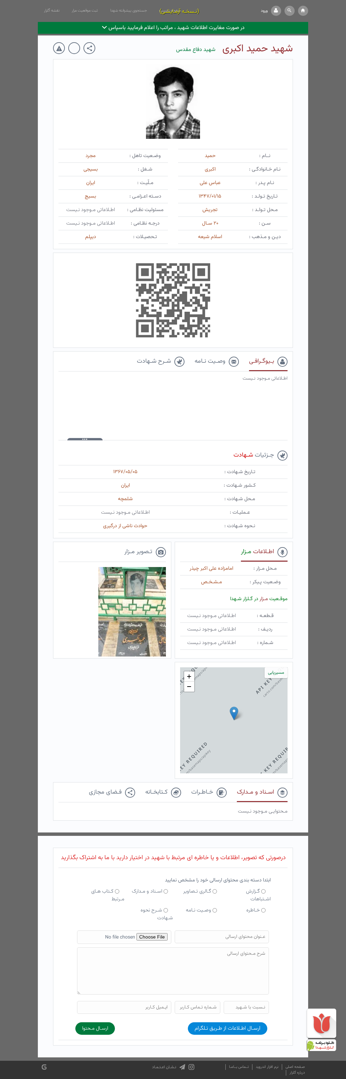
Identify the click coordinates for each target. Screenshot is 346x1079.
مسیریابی (276, 672)
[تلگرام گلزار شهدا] (182, 1067)
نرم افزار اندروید (267, 1067)
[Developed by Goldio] (44, 1067)
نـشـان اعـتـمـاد (164, 1067)
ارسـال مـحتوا (95, 1028)
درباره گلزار (297, 1073)
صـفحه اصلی (295, 1067)
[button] (290, 11)
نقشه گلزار (51, 10)
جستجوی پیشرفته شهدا (128, 10)
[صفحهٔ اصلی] (303, 11)
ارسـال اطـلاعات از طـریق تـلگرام (228, 1028)
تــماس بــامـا (239, 1067)
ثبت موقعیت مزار (85, 10)
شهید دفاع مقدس (196, 50)
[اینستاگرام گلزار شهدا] (191, 1067)
